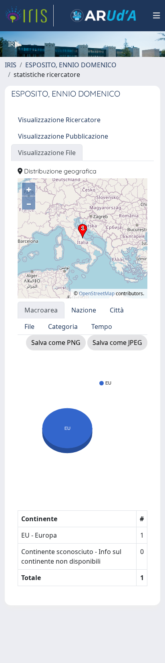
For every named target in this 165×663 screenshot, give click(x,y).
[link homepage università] (103, 15)
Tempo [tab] (101, 326)
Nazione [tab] (83, 310)
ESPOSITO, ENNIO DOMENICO (71, 64)
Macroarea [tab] (41, 310)
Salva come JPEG (117, 342)
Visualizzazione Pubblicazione (63, 136)
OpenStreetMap (97, 293)
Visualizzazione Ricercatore (59, 119)
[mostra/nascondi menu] (156, 16)
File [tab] (29, 326)
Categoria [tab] (63, 326)
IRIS (10, 64)
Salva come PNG (55, 342)
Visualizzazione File (47, 152)
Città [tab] (117, 310)
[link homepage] (29, 15)
